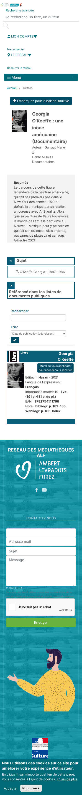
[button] (41, 421)
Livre (24, 352)
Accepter (11, 788)
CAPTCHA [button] (15, 588)
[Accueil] (11, 5)
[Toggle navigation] (75, 77)
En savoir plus (67, 779)
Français (32, 387)
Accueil (12, 88)
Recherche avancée (20, 10)
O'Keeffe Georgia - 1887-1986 (42, 272)
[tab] (41, 261)
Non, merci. (31, 788)
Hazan (43, 377)
